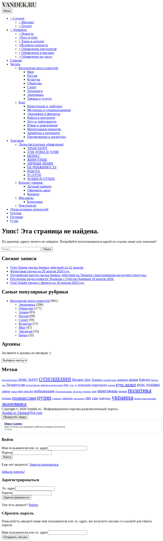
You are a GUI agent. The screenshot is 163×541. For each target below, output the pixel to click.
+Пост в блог (28, 37)
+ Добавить (18, 30)
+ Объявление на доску (35, 56)
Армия (23, 312)
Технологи (35, 91)
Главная (16, 60)
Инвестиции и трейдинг (45, 106)
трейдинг (105, 398)
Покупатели (27, 205)
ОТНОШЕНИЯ (55, 379)
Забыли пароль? (13, 472)
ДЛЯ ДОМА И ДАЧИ (43, 152)
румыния (56, 398)
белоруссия (16, 385)
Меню (7, 11)
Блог (22, 102)
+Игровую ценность (33, 45)
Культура (33, 79)
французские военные (145, 398)
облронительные (63, 391)
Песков (77, 380)
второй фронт (33, 385)
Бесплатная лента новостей (38, 68)
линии (14, 391)
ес (76, 385)
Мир (30, 72)
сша (95, 398)
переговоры (107, 391)
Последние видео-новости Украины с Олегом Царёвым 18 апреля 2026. (62, 279)
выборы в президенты (52, 385)
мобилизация (44, 391)
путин (44, 397)
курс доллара (148, 384)
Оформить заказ (38, 190)
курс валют (126, 384)
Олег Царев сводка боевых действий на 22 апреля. (47, 267)
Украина (96, 379)
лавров (6, 391)
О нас (14, 221)
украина (122, 397)
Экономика (35, 95)
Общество (34, 83)
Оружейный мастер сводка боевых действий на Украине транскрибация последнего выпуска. (78, 275)
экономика (14, 404)
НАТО (33, 380)
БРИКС (23, 379)
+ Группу (25, 26)
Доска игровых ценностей (29, 209)
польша (6, 398)
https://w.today (11, 426)
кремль (111, 385)
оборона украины (82, 391)
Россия (32, 75)
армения (122, 379)
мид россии (25, 391)
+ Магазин (26, 22)
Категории (35, 201)
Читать (15, 64)
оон (94, 391)
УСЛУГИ (34, 175)
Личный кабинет (39, 186)
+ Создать (17, 18)
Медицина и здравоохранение (49, 110)
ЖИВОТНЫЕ (37, 159)
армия (133, 380)
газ (66, 385)
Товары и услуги (39, 98)
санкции (67, 398)
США (87, 379)
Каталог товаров (31, 182)
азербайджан (109, 380)
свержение (79, 398)
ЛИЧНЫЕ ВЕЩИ (40, 163)
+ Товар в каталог (31, 41)
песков (122, 391)
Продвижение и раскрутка (46, 137)
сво (88, 398)
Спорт (31, 87)
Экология (25, 331)
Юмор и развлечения (42, 125)
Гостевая (16, 217)
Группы (15, 213)
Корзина (33, 194)
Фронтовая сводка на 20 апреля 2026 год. (40, 271)
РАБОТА (33, 171)
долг (71, 385)
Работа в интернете (41, 117)
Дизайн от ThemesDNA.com (22, 413)
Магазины (26, 198)
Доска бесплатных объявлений (41, 144)
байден (144, 380)
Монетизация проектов (44, 129)
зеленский (84, 385)
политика (139, 390)
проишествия (24, 397)
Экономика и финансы (43, 114)
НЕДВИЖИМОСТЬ (41, 167)
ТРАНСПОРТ (37, 148)
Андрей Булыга (9, 380)
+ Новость (26, 33)
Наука (23, 335)
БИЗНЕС (33, 156)
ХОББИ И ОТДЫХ (41, 179)
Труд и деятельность (41, 121)
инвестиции (99, 385)
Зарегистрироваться (44, 464)
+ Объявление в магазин (36, 53)
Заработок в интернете (43, 133)
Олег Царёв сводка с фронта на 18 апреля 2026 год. (47, 283)
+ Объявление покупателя (37, 49)
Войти (33, 505)
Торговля (17, 140)
